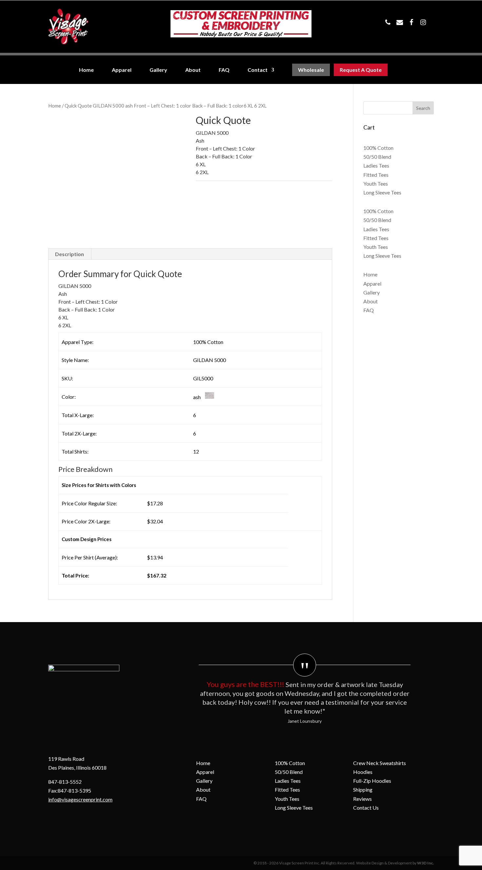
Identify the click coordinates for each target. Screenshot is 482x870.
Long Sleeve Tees (382, 192)
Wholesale (311, 70)
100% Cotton (378, 148)
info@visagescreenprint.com (80, 799)
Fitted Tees (376, 175)
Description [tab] (69, 254)
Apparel (121, 70)
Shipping (362, 789)
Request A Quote (361, 70)
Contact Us (366, 807)
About (193, 70)
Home (86, 70)
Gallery (158, 70)
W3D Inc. (425, 862)
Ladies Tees (376, 165)
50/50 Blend (377, 156)
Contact (258, 70)
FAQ (224, 70)
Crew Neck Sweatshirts (379, 763)
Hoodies (362, 772)
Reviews (362, 799)
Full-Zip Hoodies (372, 781)
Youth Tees (375, 183)
